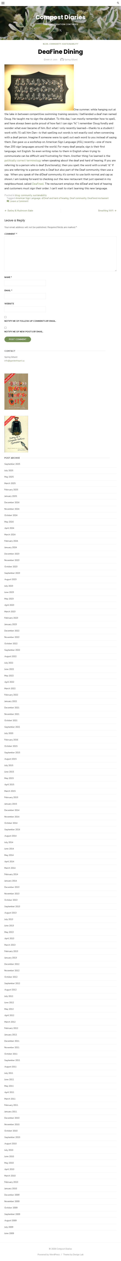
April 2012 (9, 1015)
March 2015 (9, 791)
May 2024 (9, 521)
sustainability (70, 44)
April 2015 (9, 784)
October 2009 (10, 1207)
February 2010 (11, 1182)
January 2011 (10, 1111)
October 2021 (10, 720)
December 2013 (11, 887)
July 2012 (8, 996)
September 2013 (12, 906)
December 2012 (11, 964)
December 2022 (11, 630)
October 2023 (10, 566)
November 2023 (11, 560)
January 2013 (10, 957)
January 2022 (10, 701)
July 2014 (8, 842)
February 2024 (11, 541)
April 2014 (9, 861)
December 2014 (11, 810)
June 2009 (9, 1233)
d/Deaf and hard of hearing (55, 198)
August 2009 (10, 1220)
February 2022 (11, 694)
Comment (10, 234)
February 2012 (11, 1028)
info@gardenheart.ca (14, 360)
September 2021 (12, 727)
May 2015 (9, 778)
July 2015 (8, 765)
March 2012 (9, 1021)
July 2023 (8, 586)
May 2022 (9, 675)
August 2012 (10, 989)
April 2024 (9, 528)
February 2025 (11, 489)
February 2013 (11, 951)
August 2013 (10, 912)
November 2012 (11, 970)
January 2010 (10, 1188)
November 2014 (11, 816)
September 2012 (12, 983)
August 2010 (10, 1143)
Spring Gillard (70, 59)
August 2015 (10, 759)
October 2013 (10, 900)
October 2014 (10, 823)
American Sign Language (28, 198)
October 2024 (10, 515)
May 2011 (9, 1086)
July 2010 (8, 1150)
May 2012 (9, 1009)
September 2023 (12, 573)
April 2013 (9, 938)
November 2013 (11, 893)
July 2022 (8, 662)
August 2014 (10, 835)
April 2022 (9, 682)
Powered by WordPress (49, 1254)
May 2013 (9, 932)
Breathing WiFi (105, 210)
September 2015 (12, 752)
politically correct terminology (22, 160)
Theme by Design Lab (73, 1254)
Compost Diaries (61, 17)
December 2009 (11, 1194)
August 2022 (10, 656)
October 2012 (10, 977)
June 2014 (9, 848)
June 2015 (9, 771)
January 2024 (10, 547)
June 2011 (9, 1079)
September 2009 (12, 1214)
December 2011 (11, 1041)
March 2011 (9, 1098)
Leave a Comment (19, 201)
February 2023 (11, 617)
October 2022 (10, 643)
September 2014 (12, 829)
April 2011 (9, 1092)
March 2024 (9, 534)
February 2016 (11, 739)
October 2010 (10, 1130)
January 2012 (10, 1034)
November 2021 (11, 714)
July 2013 (8, 919)
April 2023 (9, 605)
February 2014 (11, 874)
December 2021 (11, 707)
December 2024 (11, 502)
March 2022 (9, 688)
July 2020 (8, 733)
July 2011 (8, 1073)
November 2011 (11, 1047)
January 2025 (10, 496)
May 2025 (9, 476)
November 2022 (11, 637)
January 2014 (10, 880)
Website (9, 303)
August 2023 (10, 579)
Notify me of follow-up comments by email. (30, 321)
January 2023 (10, 624)
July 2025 (8, 470)
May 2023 (9, 598)
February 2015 (11, 797)
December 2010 (11, 1118)
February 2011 (11, 1105)
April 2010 (9, 1169)
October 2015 (10, 746)
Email (8, 290)
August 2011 (10, 1066)
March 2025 (9, 483)
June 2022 (9, 669)
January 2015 (10, 803)
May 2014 (9, 855)
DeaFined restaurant (98, 198)
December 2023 (11, 553)
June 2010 (9, 1156)
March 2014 (9, 868)
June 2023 (9, 592)
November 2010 (11, 1124)
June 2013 (9, 925)
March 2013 (9, 945)
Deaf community (78, 198)
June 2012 (9, 1002)
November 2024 (11, 509)
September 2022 (12, 650)
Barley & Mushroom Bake (20, 210)
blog (45, 44)
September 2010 (12, 1137)
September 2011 (12, 1060)
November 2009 (11, 1201)
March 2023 (9, 611)
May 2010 (9, 1163)
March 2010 (9, 1175)
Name (8, 277)
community (55, 44)
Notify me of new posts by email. (23, 331)
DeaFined (38, 184)
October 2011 (10, 1053)
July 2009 (8, 1227)
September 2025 (12, 464)
